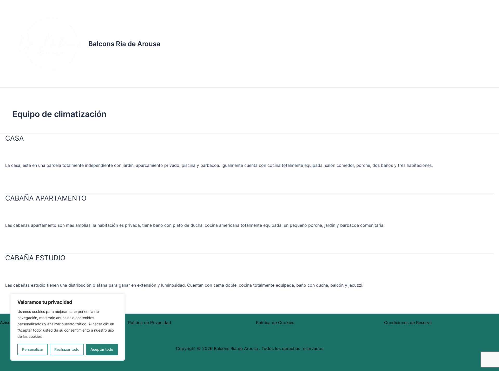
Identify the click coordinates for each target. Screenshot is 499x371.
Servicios (299, 43)
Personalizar (32, 349)
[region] (67, 327)
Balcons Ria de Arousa (124, 44)
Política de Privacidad (149, 322)
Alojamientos (226, 43)
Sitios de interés (374, 43)
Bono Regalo (333, 43)
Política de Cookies (275, 322)
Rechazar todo (66, 349)
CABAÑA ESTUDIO (35, 258)
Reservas (265, 43)
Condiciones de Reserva (408, 322)
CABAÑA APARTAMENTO (46, 198)
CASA (14, 138)
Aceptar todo (101, 349)
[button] (244, 43)
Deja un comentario (24, 153)
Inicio (196, 43)
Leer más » (16, 178)
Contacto (413, 43)
